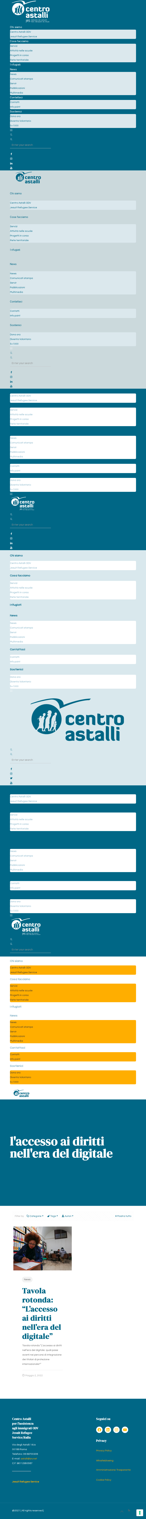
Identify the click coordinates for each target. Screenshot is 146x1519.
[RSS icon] (129, 1510)
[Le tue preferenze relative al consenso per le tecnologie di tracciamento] (139, 1512)
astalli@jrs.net (29, 1458)
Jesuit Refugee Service (25, 1481)
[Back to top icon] (121, 1511)
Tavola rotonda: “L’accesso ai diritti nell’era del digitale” (41, 1313)
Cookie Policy (103, 1480)
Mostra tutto (124, 1216)
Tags (53, 1216)
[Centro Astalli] (30, 22)
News (27, 1279)
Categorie (35, 1216)
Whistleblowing (104, 1460)
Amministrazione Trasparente (113, 1470)
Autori (68, 1216)
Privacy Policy (104, 1450)
